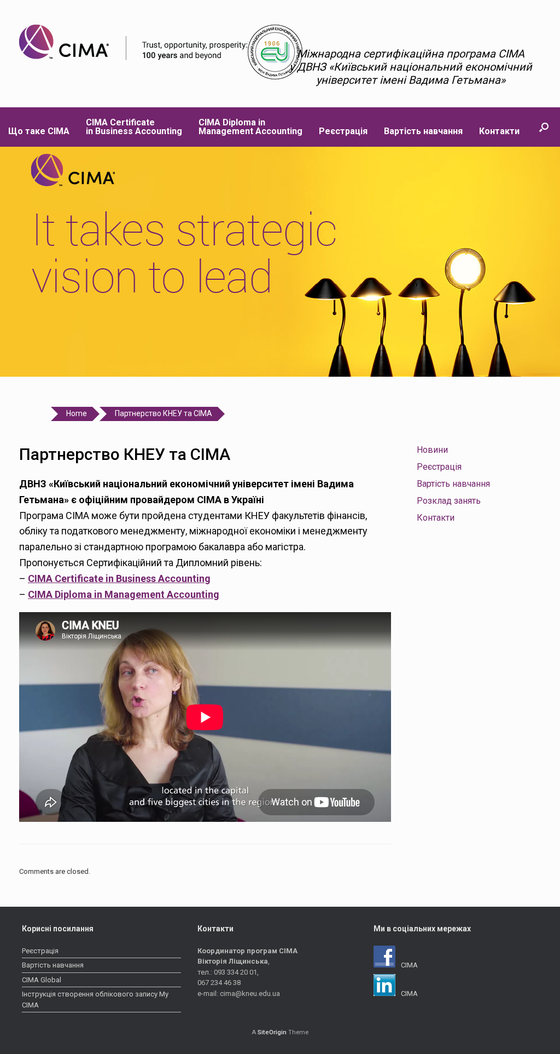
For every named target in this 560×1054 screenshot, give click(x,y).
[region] (280, 262)
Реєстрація (343, 131)
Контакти (499, 131)
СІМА (409, 965)
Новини (432, 450)
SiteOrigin (272, 1032)
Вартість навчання (423, 131)
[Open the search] (544, 127)
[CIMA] (133, 42)
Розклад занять (449, 501)
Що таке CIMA (38, 131)
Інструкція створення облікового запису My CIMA (95, 999)
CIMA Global (41, 980)
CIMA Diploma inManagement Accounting (250, 126)
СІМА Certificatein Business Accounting (134, 126)
